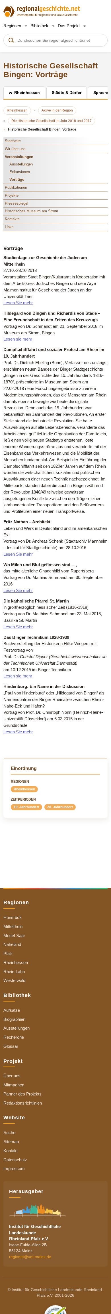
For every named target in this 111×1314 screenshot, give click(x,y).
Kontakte (12, 219)
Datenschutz (15, 1159)
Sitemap (11, 1141)
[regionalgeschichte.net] (41, 11)
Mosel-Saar (14, 935)
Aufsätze (11, 1010)
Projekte (11, 195)
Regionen (12, 25)
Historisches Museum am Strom (31, 211)
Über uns (11, 1075)
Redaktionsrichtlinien (22, 1103)
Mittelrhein (12, 926)
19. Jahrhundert (26, 807)
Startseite (13, 141)
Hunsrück (12, 917)
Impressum (14, 1168)
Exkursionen (19, 172)
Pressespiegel (16, 203)
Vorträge (16, 179)
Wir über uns (15, 149)
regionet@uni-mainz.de (30, 1256)
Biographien (14, 1019)
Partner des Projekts (22, 1093)
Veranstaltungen (19, 157)
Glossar (10, 1046)
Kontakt (10, 1150)
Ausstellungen (21, 164)
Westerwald (14, 980)
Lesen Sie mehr (18, 302)
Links (9, 227)
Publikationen (16, 187)
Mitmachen (13, 1084)
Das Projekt (69, 25)
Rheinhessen (24, 789)
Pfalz (8, 953)
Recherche (13, 1037)
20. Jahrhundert (60, 807)
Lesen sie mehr (17, 339)
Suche (9, 1132)
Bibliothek (40, 25)
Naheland (12, 944)
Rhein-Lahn (14, 971)
